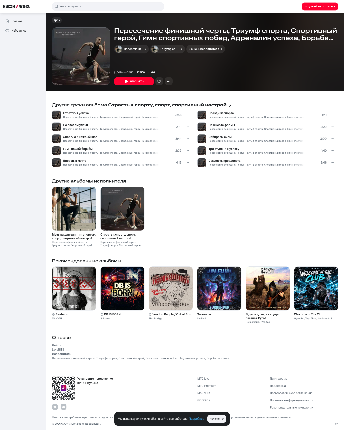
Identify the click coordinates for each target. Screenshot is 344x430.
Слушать (137, 81)
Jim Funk (202, 318)
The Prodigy (155, 318)
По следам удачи (75, 125)
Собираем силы (220, 137)
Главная (17, 21)
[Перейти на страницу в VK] (63, 407)
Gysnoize (299, 318)
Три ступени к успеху (224, 149)
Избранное (19, 31)
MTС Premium (206, 386)
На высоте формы (222, 125)
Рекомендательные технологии (291, 407)
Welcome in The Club (308, 314)
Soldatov (105, 318)
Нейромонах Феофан (258, 322)
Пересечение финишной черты (80, 117)
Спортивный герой (129, 117)
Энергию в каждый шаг (80, 137)
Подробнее (196, 419)
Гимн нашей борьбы (78, 149)
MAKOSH (57, 318)
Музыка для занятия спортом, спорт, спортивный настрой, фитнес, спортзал (74, 236)
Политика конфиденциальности (291, 400)
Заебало (62, 314)
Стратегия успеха (76, 113)
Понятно (217, 418)
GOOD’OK (203, 400)
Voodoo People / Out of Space (173, 314)
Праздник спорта (221, 113)
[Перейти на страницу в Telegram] (55, 407)
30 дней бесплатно (320, 6)
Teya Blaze (310, 318)
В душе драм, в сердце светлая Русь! (262, 316)
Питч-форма (278, 379)
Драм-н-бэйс (123, 72)
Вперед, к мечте (74, 161)
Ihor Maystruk (324, 318)
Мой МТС (203, 393)
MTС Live (203, 379)
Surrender (204, 314)
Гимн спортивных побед (156, 117)
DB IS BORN (112, 314)
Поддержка (278, 386)
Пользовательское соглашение (291, 393)
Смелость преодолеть (225, 161)
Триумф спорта (108, 117)
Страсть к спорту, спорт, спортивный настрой (118, 236)
